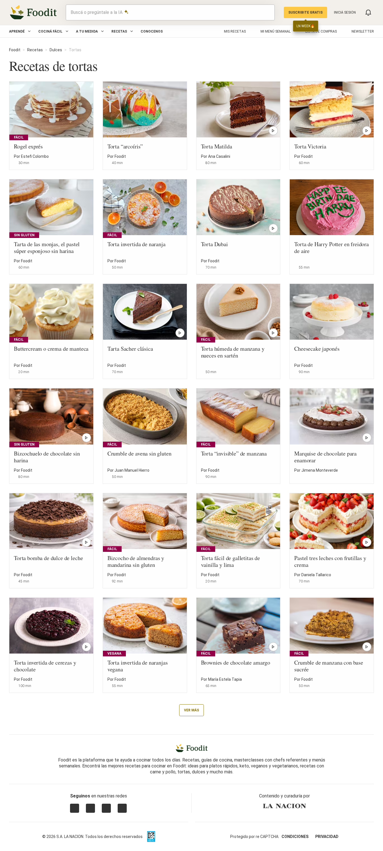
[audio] (267, 12)
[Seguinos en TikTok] (122, 808)
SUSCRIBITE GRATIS (305, 12)
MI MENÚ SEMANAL (276, 31)
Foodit (14, 50)
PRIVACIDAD (326, 836)
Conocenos (152, 31)
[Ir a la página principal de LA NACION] (284, 806)
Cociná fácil (50, 31)
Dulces (56, 50)
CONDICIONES (295, 836)
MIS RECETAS (235, 31)
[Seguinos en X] (90, 808)
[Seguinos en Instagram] (74, 808)
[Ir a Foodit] (191, 748)
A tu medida (87, 31)
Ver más (191, 710)
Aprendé (17, 31)
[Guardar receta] (85, 159)
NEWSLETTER (363, 31)
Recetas (119, 31)
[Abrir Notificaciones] (368, 12)
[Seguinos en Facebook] (106, 808)
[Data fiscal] (151, 836)
